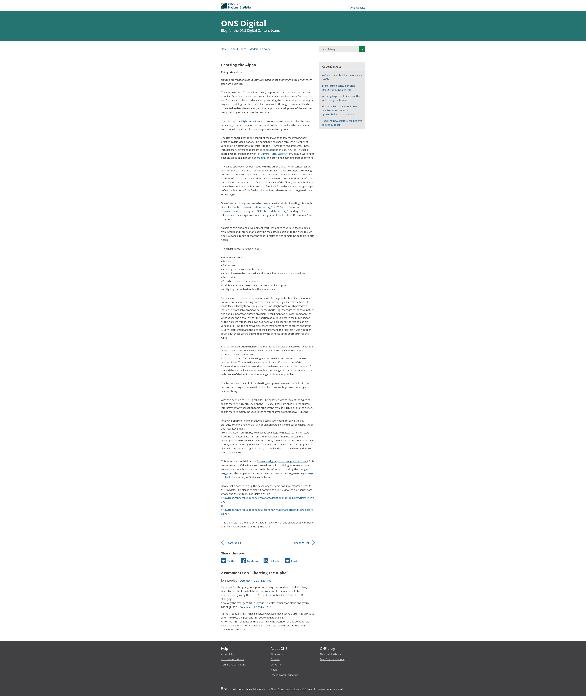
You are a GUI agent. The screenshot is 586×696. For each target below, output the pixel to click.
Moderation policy (260, 49)
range (310, 473)
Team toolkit (233, 543)
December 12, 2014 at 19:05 (255, 580)
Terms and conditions (233, 664)
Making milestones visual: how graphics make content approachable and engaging (339, 110)
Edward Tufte (268, 153)
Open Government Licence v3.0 (288, 689)
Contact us (277, 664)
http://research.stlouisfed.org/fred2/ (258, 207)
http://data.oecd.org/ (276, 211)
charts (227, 477)
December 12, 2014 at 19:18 (255, 607)
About (234, 49)
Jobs (243, 49)
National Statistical (331, 654)
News (274, 669)
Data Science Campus (332, 659)
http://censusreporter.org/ (236, 211)
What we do (277, 654)
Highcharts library (251, 121)
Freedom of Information (284, 675)
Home (224, 49)
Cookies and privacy (232, 659)
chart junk (260, 157)
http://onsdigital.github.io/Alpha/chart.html (282, 461)
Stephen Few (285, 153)
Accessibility (228, 654)
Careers (275, 659)
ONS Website (357, 7)
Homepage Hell (300, 543)
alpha (239, 72)
